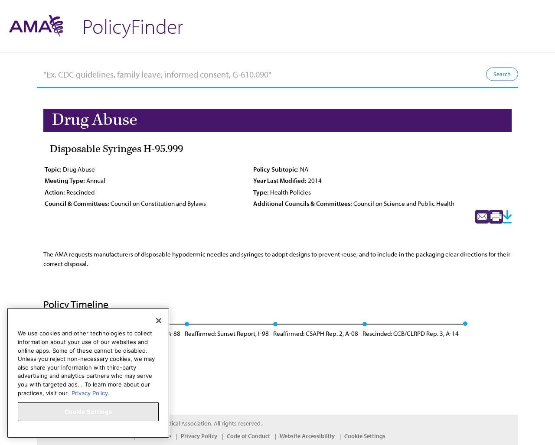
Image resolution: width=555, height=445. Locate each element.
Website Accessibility (307, 436)
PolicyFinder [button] (132, 26)
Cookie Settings (364, 436)
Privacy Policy (199, 436)
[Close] (158, 320)
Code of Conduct (248, 436)
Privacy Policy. (91, 392)
